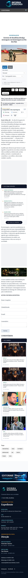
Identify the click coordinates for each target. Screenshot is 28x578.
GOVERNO (20, 448)
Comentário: (4, 321)
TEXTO (18, 452)
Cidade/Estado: (5, 307)
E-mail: (3, 314)
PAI (12, 452)
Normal (22, 89)
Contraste (5, 93)
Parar (10, 67)
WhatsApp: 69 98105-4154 (7, 560)
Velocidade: (5, 70)
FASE (13, 448)
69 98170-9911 (11, 545)
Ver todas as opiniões (13, 222)
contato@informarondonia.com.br (10, 562)
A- (16, 89)
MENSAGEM (5, 452)
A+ (13, 89)
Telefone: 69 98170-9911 (7, 557)
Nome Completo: (6, 300)
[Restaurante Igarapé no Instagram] (14, 272)
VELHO (4, 456)
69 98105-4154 (11, 553)
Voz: (3, 76)
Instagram (4, 569)
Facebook (10, 569)
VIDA (10, 456)
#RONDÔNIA (5, 448)
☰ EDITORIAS (5, 10)
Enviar (5, 330)
